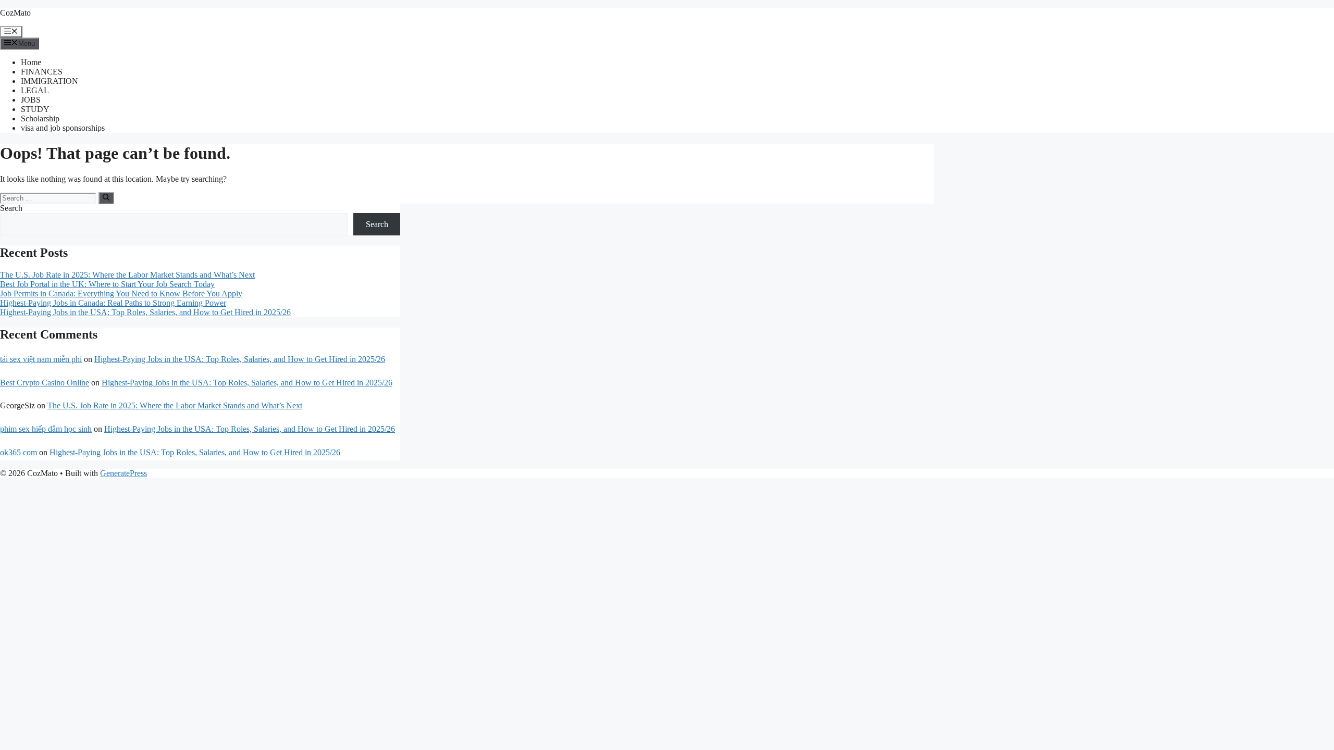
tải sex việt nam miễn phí (41, 359)
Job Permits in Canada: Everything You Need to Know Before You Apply (121, 293)
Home (31, 62)
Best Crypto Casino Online (44, 382)
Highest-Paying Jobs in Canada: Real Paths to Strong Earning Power (113, 302)
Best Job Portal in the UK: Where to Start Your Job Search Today (107, 284)
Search (11, 208)
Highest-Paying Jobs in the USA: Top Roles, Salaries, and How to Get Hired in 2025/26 (145, 312)
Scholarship (40, 118)
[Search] (106, 198)
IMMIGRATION (49, 81)
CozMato (15, 12)
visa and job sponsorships (63, 127)
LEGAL (35, 90)
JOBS (31, 99)
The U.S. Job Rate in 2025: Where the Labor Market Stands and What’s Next (127, 274)
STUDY (35, 109)
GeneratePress (123, 473)
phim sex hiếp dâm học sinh (46, 428)
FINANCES (42, 71)
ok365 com (18, 452)
